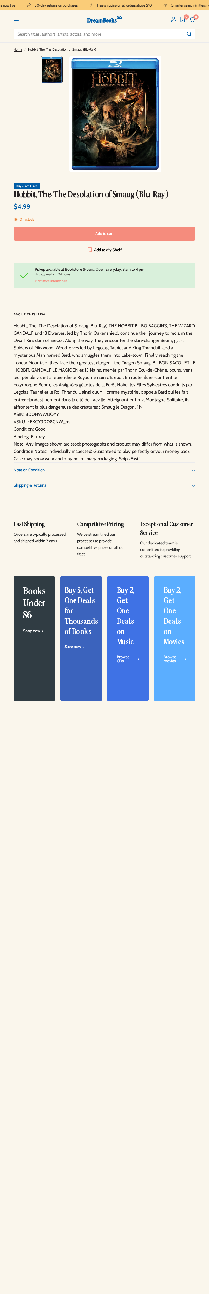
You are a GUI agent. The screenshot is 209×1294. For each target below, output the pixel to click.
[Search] (189, 34)
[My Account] (173, 19)
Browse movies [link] (170, 659)
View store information (51, 281)
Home (18, 49)
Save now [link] (72, 647)
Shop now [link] (31, 631)
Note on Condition (29, 470)
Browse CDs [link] (123, 659)
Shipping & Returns (30, 485)
